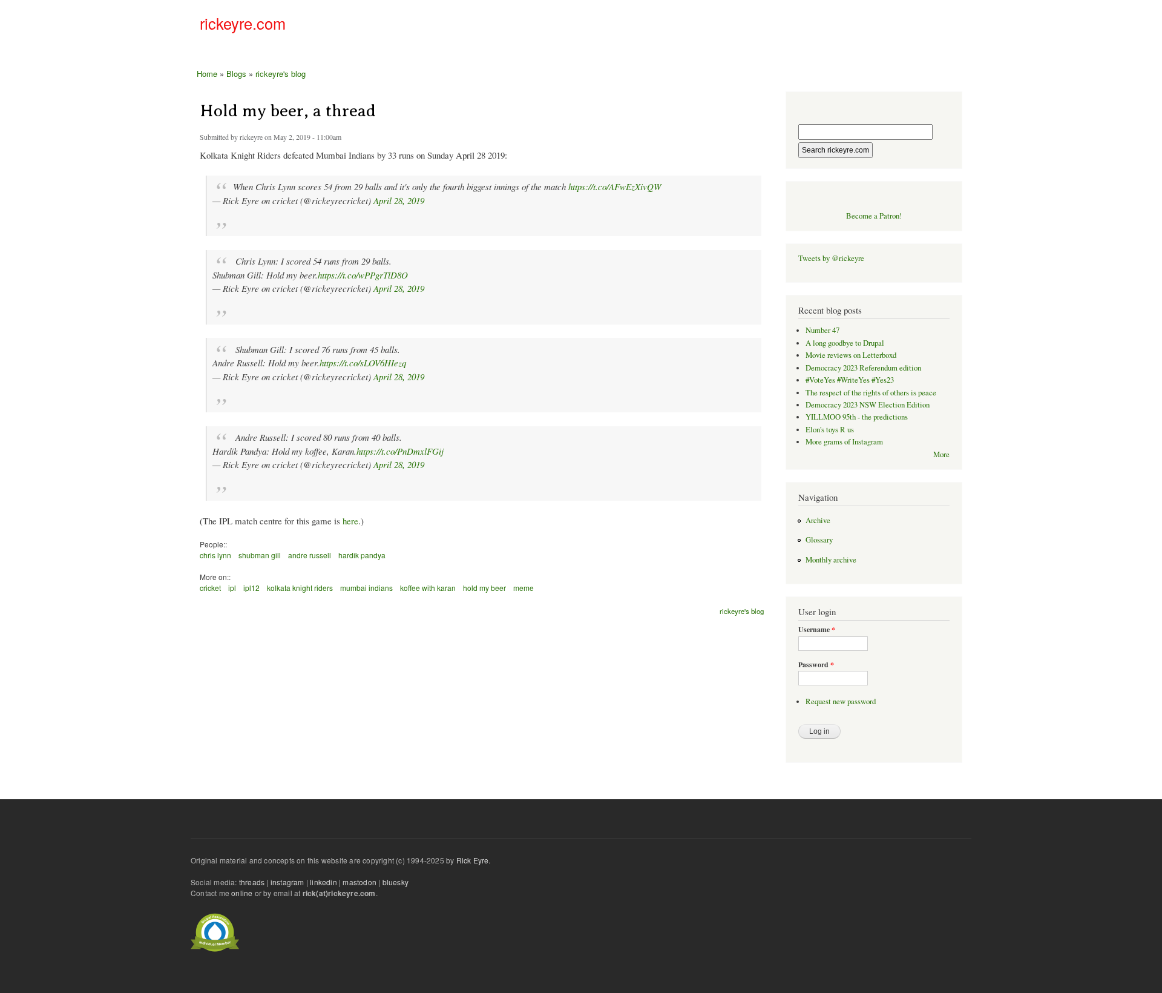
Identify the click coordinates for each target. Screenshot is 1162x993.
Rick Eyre (472, 860)
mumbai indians (366, 587)
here (350, 521)
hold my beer (484, 587)
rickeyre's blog (280, 73)
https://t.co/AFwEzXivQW (614, 186)
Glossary (819, 540)
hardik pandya (362, 555)
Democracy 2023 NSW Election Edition (868, 405)
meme (523, 587)
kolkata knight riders (300, 587)
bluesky (395, 882)
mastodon (359, 882)
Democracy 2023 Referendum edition (863, 368)
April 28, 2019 (398, 200)
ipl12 (251, 587)
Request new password (841, 701)
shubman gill (259, 555)
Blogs (236, 73)
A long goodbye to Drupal (845, 343)
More (941, 454)
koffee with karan (428, 587)
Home (207, 73)
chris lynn (215, 555)
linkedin (323, 882)
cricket (210, 587)
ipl (232, 587)
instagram (287, 882)
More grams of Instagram (844, 442)
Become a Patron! (874, 216)
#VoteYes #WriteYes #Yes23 (850, 380)
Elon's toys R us (830, 429)
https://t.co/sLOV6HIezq (363, 363)
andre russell (309, 555)
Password (816, 665)
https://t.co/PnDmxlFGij (400, 451)
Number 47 (822, 330)
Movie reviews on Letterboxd (851, 355)
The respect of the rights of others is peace (871, 393)
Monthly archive (831, 560)
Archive (818, 520)
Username (816, 630)
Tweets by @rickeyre (831, 258)
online (241, 893)
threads (251, 882)
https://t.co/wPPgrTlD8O (363, 275)
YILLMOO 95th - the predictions (857, 417)
